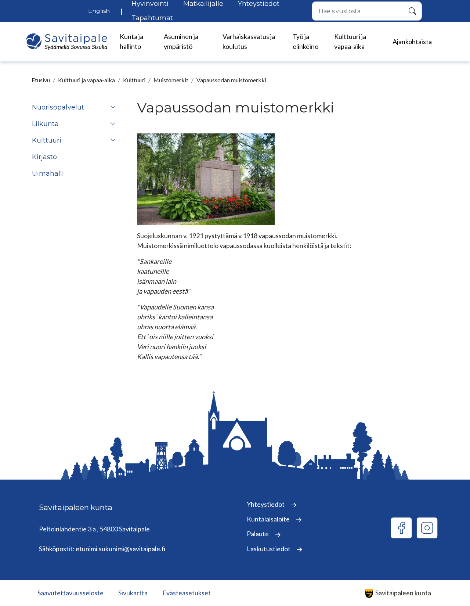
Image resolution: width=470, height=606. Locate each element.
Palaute (258, 534)
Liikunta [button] (45, 124)
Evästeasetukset (186, 593)
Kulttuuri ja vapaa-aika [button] (350, 41)
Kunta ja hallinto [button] (131, 41)
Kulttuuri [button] (46, 140)
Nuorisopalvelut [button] (58, 107)
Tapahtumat (152, 18)
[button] (113, 107)
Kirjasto (44, 157)
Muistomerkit (170, 79)
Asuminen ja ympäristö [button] (181, 41)
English (99, 10)
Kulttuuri (134, 79)
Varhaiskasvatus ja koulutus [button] (249, 41)
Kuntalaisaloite (269, 519)
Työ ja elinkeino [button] (305, 41)
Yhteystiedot (266, 504)
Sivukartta (133, 593)
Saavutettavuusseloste (70, 593)
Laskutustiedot (269, 549)
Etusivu (41, 79)
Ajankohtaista (412, 41)
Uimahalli (48, 173)
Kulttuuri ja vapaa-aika (86, 79)
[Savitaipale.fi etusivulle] (66, 41)
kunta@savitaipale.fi (68, 539)
